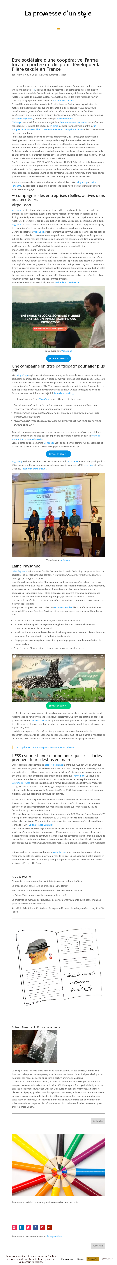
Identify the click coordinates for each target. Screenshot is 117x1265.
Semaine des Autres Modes (73, 122)
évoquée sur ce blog (64, 393)
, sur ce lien (64, 1202)
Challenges (17, 122)
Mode (63, 74)
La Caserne (73, 461)
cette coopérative (63, 607)
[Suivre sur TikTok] (28, 1227)
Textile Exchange (23, 118)
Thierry (19, 74)
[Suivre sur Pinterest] (42, 1227)
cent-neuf (88, 465)
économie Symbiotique (34, 468)
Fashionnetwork (65, 118)
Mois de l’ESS (59, 852)
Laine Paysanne (19, 571)
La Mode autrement (49, 74)
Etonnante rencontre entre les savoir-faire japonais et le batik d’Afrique (47, 881)
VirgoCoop (82, 182)
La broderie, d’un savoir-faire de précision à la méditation (40, 885)
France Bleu (79, 775)
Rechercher (98, 1121)
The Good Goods (39, 720)
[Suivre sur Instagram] (14, 1227)
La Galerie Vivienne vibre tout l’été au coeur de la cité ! (39, 895)
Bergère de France (53, 764)
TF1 (33, 89)
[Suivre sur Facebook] (35, 1227)
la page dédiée (54, 1236)
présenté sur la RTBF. (63, 100)
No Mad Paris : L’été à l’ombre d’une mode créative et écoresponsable (47, 890)
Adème (54, 125)
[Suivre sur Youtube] (49, 1227)
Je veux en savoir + (58, 358)
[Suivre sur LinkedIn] (21, 1227)
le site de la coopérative (67, 282)
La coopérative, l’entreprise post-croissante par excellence (45, 747)
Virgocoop (17, 210)
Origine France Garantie (40, 824)
